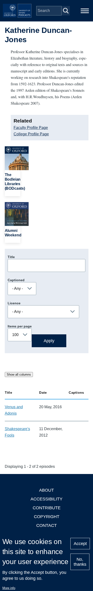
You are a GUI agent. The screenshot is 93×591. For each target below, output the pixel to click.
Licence (14, 303)
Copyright (46, 516)
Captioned (16, 280)
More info (8, 588)
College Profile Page (31, 134)
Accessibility (46, 499)
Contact (46, 525)
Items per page (20, 326)
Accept (80, 543)
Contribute (47, 507)
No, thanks (80, 562)
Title (11, 257)
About (46, 490)
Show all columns (19, 374)
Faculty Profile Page (31, 128)
